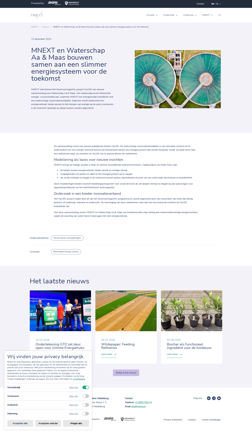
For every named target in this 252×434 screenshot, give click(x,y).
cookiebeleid (79, 379)
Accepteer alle (20, 423)
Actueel (150, 15)
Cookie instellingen (211, 419)
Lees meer (106, 354)
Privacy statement (173, 419)
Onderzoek (168, 15)
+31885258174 (143, 402)
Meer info (73, 387)
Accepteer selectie (48, 423)
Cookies (192, 419)
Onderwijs (188, 15)
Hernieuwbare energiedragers (67, 238)
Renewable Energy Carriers (66, 251)
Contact (200, 3)
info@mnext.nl (138, 406)
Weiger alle (76, 423)
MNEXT (206, 15)
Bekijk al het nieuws (126, 372)
